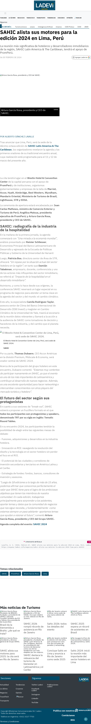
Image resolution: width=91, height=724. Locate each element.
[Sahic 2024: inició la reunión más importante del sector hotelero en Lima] (81, 642)
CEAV (79, 27)
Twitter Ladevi (37, 685)
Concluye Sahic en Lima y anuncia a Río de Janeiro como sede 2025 (57, 655)
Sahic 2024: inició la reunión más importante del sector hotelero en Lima (80, 656)
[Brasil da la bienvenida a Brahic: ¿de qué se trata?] (10, 616)
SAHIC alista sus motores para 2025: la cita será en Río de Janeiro (9, 655)
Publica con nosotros (64, 710)
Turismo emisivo (21, 27)
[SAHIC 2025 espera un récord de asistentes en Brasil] (81, 616)
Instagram (36, 694)
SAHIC (4, 574)
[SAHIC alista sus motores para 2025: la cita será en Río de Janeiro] (10, 642)
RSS (73, 719)
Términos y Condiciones (9, 721)
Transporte (41, 18)
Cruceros (61, 18)
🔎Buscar (78, 18)
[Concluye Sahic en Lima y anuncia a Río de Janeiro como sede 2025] (57, 642)
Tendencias (51, 18)
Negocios (21, 18)
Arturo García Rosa (31, 574)
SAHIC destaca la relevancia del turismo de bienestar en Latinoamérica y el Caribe (33, 662)
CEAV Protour (69, 27)
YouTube (35, 702)
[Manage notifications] (86, 719)
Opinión (70, 18)
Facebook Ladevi (35, 690)
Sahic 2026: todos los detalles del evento (57, 626)
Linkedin (35, 698)
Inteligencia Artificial (45, 27)
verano (32, 27)
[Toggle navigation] (5, 13)
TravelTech (31, 18)
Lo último (12, 18)
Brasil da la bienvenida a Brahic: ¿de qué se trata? (10, 629)
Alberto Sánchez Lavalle (19, 136)
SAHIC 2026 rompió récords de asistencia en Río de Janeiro (34, 628)
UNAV (86, 27)
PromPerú (15, 574)
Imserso (59, 27)
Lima (45, 574)
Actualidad (4, 685)
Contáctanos (68, 715)
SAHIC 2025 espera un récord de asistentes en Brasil (80, 628)
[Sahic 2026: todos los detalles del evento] (57, 616)
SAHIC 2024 (40, 524)
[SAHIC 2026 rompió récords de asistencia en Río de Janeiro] (34, 616)
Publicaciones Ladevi (52, 686)
